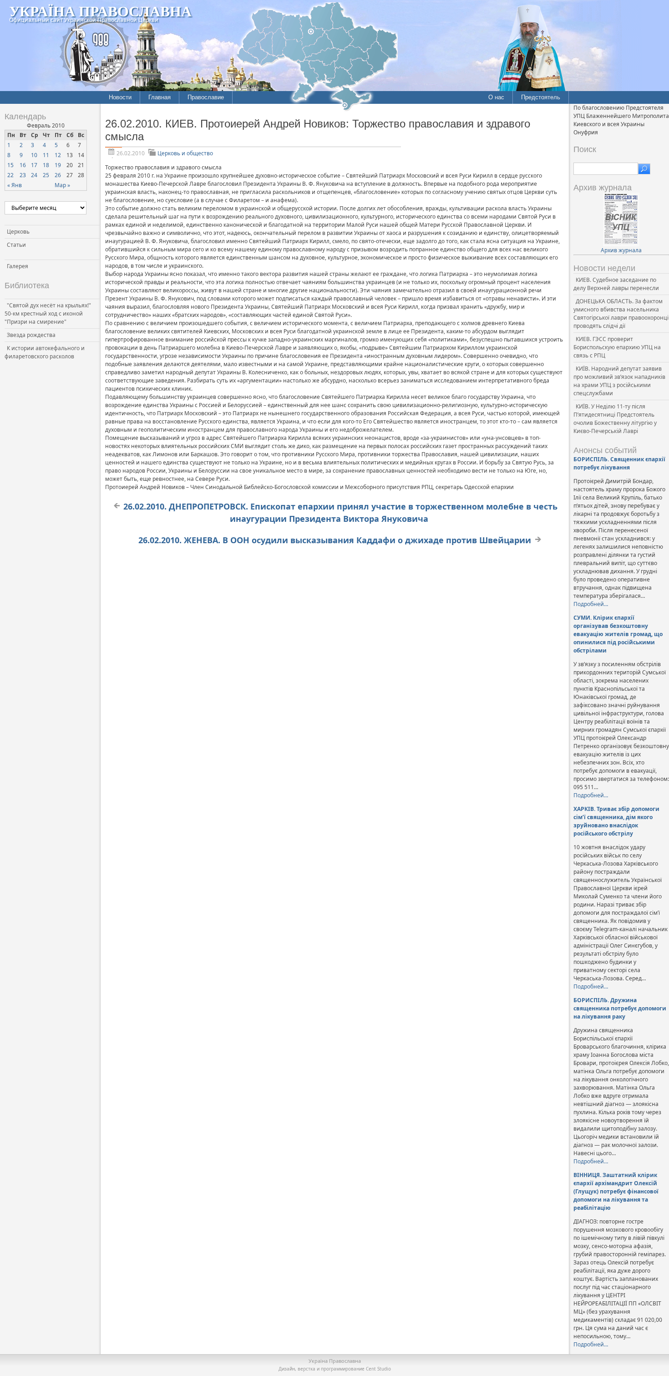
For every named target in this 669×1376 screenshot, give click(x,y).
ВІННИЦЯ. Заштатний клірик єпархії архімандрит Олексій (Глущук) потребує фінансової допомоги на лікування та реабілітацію (616, 1191)
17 (34, 165)
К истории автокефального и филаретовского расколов (45, 352)
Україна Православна (100, 10)
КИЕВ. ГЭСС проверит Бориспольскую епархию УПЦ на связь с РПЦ (617, 347)
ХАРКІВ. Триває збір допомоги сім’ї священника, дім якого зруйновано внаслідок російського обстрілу (616, 821)
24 (34, 175)
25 (46, 175)
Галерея (17, 266)
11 (46, 155)
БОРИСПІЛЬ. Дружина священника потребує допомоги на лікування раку (619, 1008)
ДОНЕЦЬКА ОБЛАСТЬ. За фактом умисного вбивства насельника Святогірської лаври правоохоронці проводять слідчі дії (621, 313)
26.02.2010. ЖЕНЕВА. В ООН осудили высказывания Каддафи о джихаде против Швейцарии (334, 540)
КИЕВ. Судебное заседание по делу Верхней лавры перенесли (616, 284)
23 (23, 175)
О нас (496, 97)
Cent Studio (378, 1369)
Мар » (62, 185)
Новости (120, 97)
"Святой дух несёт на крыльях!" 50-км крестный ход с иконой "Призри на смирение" (48, 313)
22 (10, 175)
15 (10, 165)
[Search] (644, 168)
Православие (206, 97)
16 (23, 165)
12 (58, 155)
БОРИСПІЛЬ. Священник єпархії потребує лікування (619, 463)
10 (34, 155)
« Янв (14, 185)
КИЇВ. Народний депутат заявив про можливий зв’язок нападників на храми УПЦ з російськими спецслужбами (619, 381)
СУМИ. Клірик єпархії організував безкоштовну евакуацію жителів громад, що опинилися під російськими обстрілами (618, 634)
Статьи (16, 245)
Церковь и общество (185, 153)
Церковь (18, 231)
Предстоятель (540, 97)
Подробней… (590, 604)
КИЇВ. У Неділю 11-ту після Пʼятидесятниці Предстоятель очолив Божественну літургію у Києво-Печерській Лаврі (615, 419)
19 (58, 165)
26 (58, 175)
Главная (159, 97)
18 (46, 165)
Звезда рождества (31, 335)
